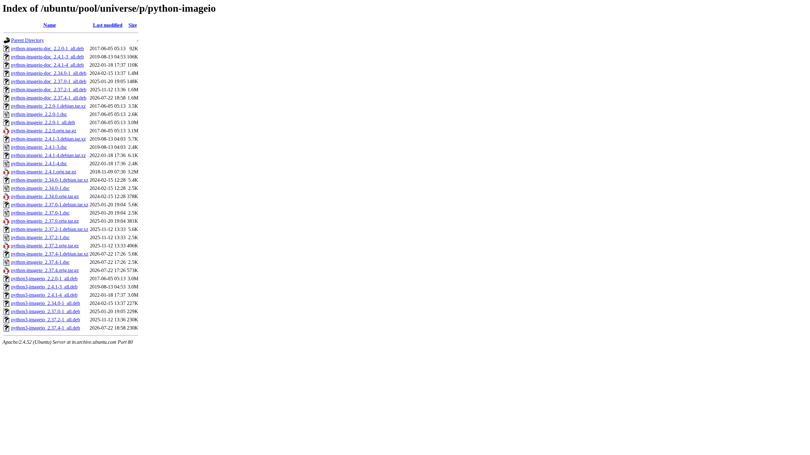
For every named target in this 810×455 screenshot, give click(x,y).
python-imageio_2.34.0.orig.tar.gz (45, 196)
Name (49, 25)
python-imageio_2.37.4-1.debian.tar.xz (49, 254)
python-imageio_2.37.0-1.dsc (40, 212)
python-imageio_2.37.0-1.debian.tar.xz (49, 204)
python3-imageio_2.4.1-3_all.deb (44, 286)
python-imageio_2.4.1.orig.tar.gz (43, 171)
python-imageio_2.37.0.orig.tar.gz (45, 221)
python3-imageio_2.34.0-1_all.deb (45, 303)
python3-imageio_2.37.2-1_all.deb (45, 319)
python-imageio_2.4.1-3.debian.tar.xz (48, 139)
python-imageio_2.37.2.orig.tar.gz (45, 245)
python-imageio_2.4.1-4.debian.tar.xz (48, 155)
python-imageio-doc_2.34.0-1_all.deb (48, 73)
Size (132, 25)
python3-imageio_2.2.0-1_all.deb (44, 278)
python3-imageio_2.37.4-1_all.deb (45, 328)
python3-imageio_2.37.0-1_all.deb (45, 311)
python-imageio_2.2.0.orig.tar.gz (43, 130)
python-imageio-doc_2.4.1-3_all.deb (47, 56)
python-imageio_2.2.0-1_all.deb (43, 122)
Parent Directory (27, 40)
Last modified (107, 25)
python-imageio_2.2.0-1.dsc (39, 114)
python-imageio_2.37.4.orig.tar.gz (45, 270)
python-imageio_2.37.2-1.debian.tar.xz (49, 229)
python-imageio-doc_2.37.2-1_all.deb (48, 89)
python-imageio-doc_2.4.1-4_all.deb (47, 65)
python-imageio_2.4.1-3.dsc (39, 147)
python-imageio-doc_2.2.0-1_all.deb (47, 48)
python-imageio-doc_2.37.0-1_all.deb (48, 81)
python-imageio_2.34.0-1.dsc (40, 188)
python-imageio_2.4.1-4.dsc (39, 163)
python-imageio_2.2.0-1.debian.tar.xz (48, 106)
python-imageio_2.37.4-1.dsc (40, 262)
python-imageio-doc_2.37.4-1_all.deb (48, 97)
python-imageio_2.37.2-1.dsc (40, 237)
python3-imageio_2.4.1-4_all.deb (44, 295)
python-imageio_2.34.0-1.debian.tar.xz (49, 180)
